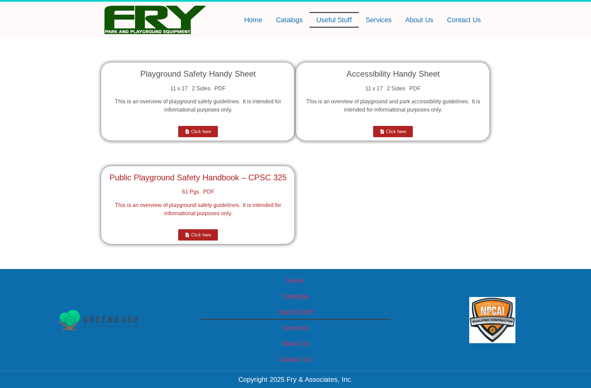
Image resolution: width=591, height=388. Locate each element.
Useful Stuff (334, 20)
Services (379, 20)
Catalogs (289, 20)
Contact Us (464, 20)
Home (253, 20)
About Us (419, 20)
